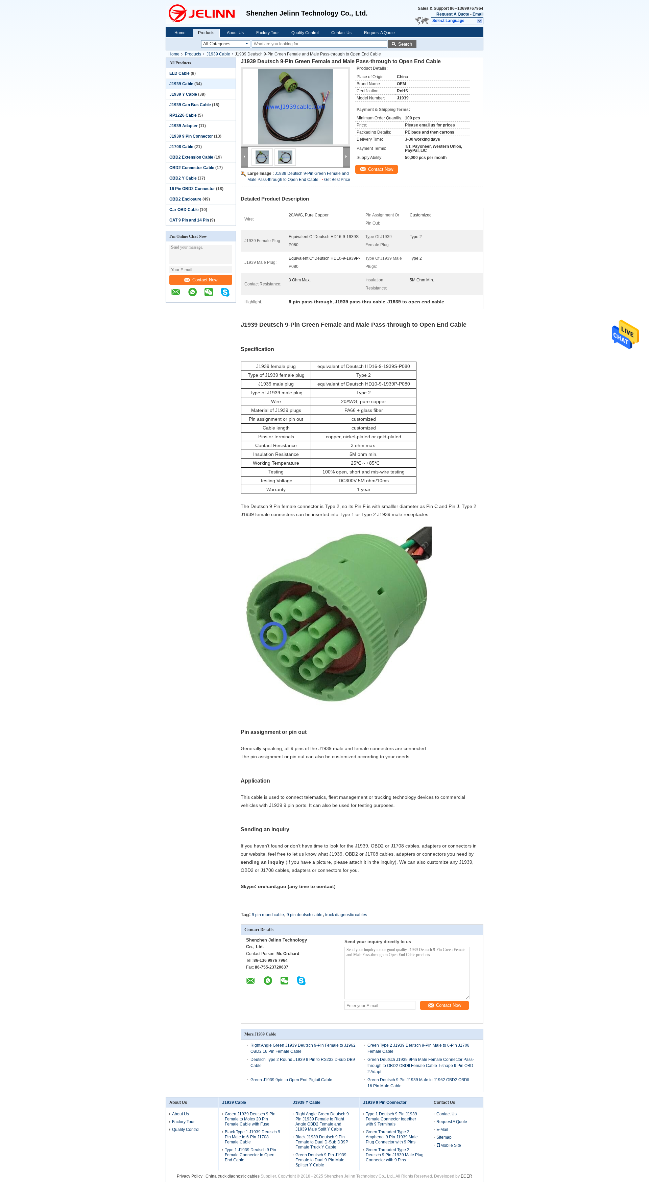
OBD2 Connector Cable (191, 167)
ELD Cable (179, 73)
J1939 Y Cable (183, 94)
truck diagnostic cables (346, 914)
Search (405, 44)
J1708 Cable (181, 146)
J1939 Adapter (183, 125)
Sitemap (444, 1137)
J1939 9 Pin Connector (191, 136)
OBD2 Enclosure (185, 199)
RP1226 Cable (183, 115)
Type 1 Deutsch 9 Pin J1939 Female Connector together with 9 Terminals (391, 1119)
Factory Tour (267, 32)
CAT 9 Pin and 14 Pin (189, 220)
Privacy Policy (189, 1176)
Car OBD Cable (184, 209)
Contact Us (341, 32)
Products (206, 32)
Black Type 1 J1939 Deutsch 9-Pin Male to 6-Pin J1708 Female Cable (253, 1137)
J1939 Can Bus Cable (190, 104)
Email (478, 14)
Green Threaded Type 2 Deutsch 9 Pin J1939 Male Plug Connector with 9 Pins (395, 1154)
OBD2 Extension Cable (191, 157)
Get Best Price (337, 179)
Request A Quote (452, 14)
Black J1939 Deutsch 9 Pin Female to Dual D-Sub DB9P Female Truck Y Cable (321, 1142)
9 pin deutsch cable (304, 914)
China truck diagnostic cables (233, 1176)
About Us (235, 32)
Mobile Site (450, 1145)
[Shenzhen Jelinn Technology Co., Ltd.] (206, 13)
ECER (466, 1176)
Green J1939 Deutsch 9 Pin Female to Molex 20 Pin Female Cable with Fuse (250, 1119)
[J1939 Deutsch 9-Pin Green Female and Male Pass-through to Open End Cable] (295, 106)
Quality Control (305, 32)
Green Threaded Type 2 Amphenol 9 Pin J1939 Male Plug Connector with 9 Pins (392, 1137)
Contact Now (204, 279)
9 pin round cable (268, 914)
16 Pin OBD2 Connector (192, 188)
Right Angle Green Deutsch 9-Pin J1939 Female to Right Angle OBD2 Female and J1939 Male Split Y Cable (322, 1122)
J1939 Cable (218, 54)
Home (180, 32)
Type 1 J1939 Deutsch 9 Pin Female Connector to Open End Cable (250, 1154)
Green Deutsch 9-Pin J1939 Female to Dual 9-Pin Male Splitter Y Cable (320, 1160)
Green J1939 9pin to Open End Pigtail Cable (291, 1079)
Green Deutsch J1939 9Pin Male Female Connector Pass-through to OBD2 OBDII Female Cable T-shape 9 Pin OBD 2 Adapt (420, 1065)
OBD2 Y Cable (183, 178)
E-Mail (442, 1129)
